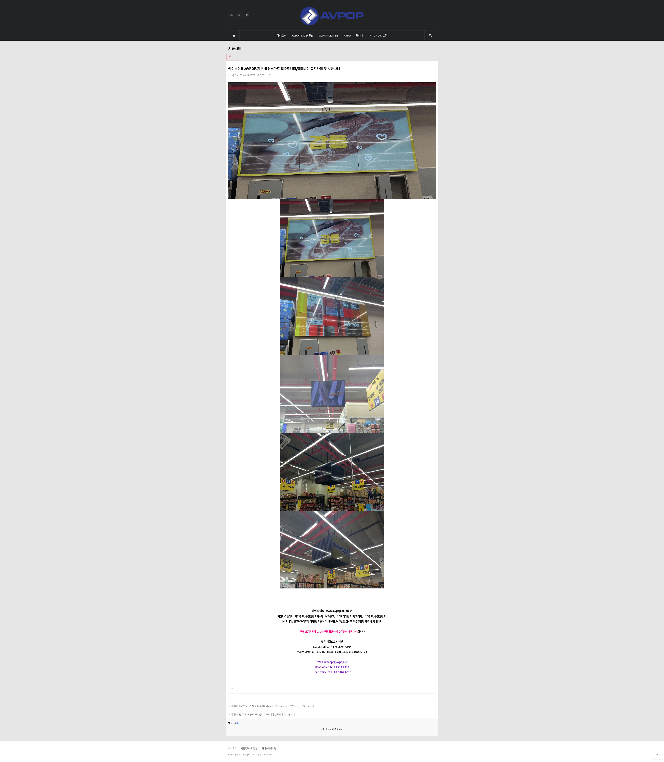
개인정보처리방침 (249, 748)
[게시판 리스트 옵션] (238, 57)
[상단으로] (657, 755)
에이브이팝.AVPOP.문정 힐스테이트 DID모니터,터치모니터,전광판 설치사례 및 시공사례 (272, 705)
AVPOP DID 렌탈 (378, 35)
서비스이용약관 (269, 748)
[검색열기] (430, 35)
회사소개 (281, 35)
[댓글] (230, 57)
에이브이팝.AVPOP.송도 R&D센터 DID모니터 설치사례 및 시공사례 (262, 714)
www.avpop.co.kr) (337, 611)
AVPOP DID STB (328, 35)
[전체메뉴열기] (233, 35)
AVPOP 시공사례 (353, 35)
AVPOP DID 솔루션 (302, 35)
